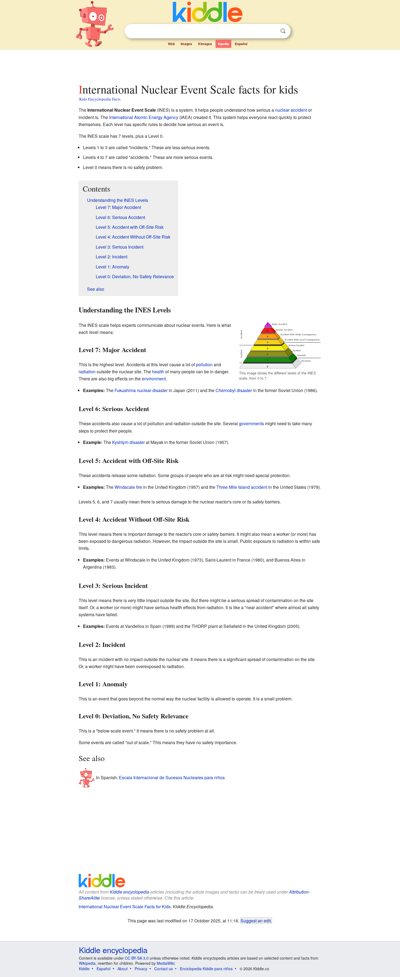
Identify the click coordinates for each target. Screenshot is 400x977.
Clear (271, 31)
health (158, 371)
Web (171, 43)
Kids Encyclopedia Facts (100, 99)
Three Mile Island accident (241, 487)
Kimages (205, 43)
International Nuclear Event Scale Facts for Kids (125, 906)
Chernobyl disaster (234, 390)
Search (283, 31)
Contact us (163, 968)
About (123, 968)
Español (241, 43)
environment (154, 378)
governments (251, 423)
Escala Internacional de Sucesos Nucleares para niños (172, 777)
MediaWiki (165, 963)
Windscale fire (128, 487)
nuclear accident (291, 110)
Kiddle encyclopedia (129, 892)
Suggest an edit (256, 920)
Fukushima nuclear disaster (141, 390)
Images (186, 43)
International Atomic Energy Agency (143, 117)
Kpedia (223, 43)
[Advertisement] (200, 65)
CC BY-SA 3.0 (137, 958)
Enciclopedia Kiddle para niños (206, 968)
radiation (87, 371)
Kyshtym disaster (128, 442)
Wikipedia (87, 963)
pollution (204, 364)
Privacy (141, 968)
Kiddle (84, 968)
